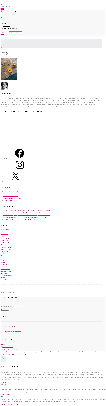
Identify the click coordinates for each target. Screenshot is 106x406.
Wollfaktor (3, 232)
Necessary (5, 384)
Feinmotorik (4, 273)
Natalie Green (4, 282)
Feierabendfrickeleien (6, 275)
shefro (2, 260)
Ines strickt (3, 258)
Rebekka (8, 93)
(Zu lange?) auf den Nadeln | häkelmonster (14, 210)
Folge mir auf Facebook (8, 326)
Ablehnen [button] (19, 354)
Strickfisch (3, 277)
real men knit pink (5, 251)
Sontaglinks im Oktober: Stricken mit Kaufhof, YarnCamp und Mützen (32, 215)
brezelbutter (4, 236)
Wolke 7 (3, 262)
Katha (5, 219)
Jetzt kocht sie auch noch (7, 271)
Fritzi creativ (4, 264)
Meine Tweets (4, 344)
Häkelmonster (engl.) (6, 242)
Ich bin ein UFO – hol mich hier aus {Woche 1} (38, 210)
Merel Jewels (4, 256)
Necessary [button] (4, 382)
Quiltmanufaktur (5, 238)
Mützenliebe (6, 194)
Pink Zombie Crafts (5, 269)
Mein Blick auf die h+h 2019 (10, 200)
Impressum (6, 26)
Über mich (6, 23)
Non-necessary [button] (5, 394)
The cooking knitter (6, 247)
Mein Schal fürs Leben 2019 (10, 196)
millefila (2, 253)
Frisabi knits (4, 280)
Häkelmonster (4, 240)
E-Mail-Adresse (5, 306)
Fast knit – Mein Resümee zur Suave (12, 198)
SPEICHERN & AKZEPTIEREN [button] (9, 404)
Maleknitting (4, 245)
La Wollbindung (5, 229)
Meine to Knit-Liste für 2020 (10, 191)
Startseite (6, 21)
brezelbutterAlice (8, 215)
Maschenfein (4, 234)
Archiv (2, 292)
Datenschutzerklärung (10, 28)
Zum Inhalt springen (6, 2)
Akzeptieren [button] (12, 354)
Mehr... (24, 354)
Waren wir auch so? (6, 249)
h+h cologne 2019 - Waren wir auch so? (13, 213)
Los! (2, 9)
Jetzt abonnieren (4, 309)
